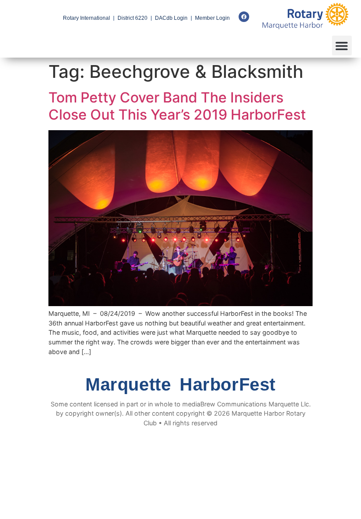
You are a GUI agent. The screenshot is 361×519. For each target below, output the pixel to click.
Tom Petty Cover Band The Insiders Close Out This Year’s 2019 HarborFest (177, 106)
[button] (342, 45)
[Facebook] (244, 16)
